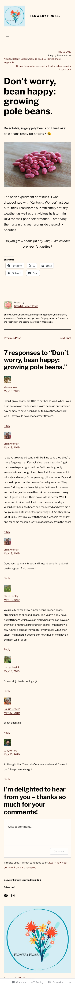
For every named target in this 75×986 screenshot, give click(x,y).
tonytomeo (10, 750)
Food (40, 59)
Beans (19, 66)
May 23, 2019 (12, 754)
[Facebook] (6, 895)
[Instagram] (13, 895)
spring (68, 66)
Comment (59, 851)
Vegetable (9, 62)
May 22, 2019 (12, 712)
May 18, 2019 (12, 391)
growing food (45, 66)
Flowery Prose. (45, 16)
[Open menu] (7, 35)
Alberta (7, 59)
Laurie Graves (12, 709)
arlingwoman (11, 443)
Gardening (49, 59)
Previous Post (12, 338)
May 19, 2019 (12, 671)
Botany (16, 59)
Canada (33, 59)
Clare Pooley (11, 596)
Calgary (24, 59)
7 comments (65, 69)
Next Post (65, 338)
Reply (7, 425)
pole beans (59, 66)
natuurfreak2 (11, 667)
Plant (58, 59)
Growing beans (31, 66)
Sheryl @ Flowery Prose (26, 306)
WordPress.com (26, 978)
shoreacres (10, 387)
